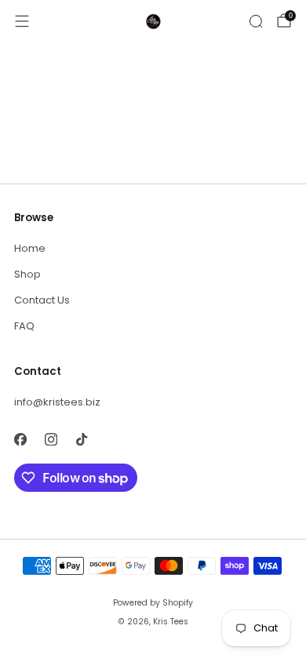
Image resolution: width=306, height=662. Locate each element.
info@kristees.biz (57, 402)
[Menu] (22, 21)
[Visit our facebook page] (20, 439)
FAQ (24, 325)
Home (30, 248)
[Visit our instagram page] (50, 439)
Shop (27, 274)
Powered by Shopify (153, 603)
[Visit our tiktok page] (81, 439)
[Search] (256, 21)
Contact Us (42, 300)
